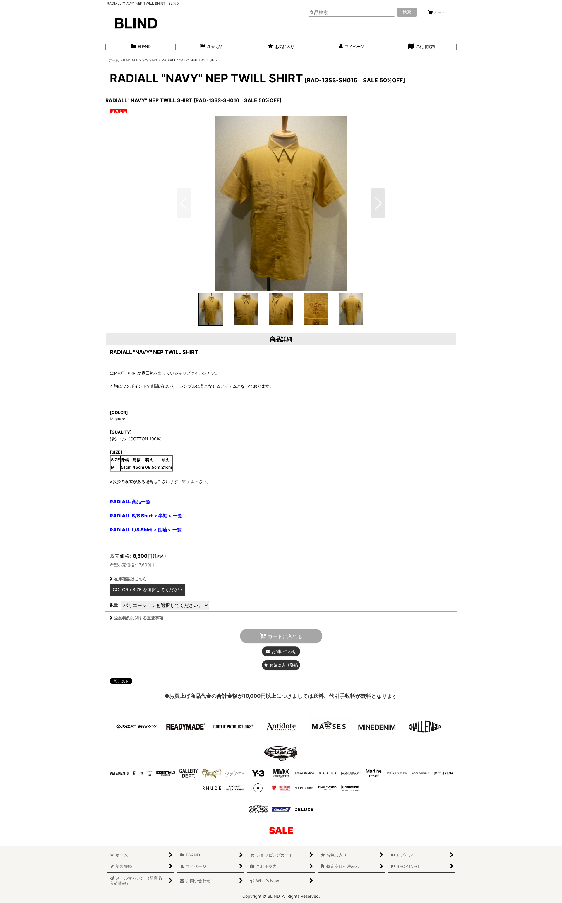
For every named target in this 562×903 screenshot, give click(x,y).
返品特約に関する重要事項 (138, 617)
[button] (378, 203)
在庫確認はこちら (130, 578)
